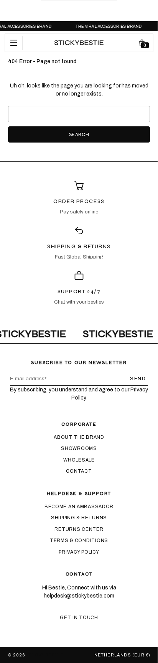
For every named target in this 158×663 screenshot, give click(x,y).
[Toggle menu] (14, 43)
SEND (138, 378)
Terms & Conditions (79, 540)
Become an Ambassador (79, 506)
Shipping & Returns (79, 517)
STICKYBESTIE (45, 655)
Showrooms (79, 448)
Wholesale (78, 460)
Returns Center (78, 529)
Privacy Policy (79, 552)
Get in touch (79, 617)
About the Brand (79, 437)
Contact (79, 471)
